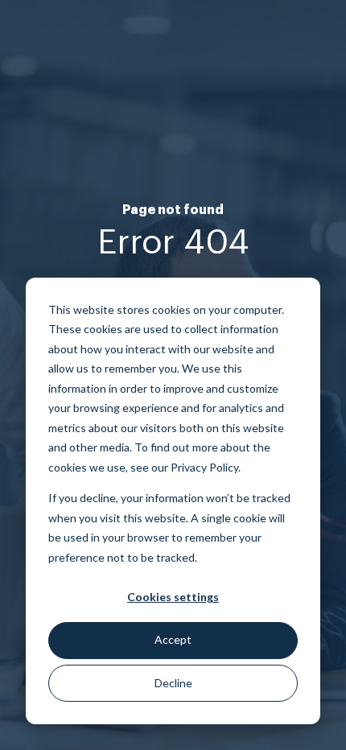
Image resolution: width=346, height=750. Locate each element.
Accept (173, 639)
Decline (173, 683)
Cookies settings (173, 597)
